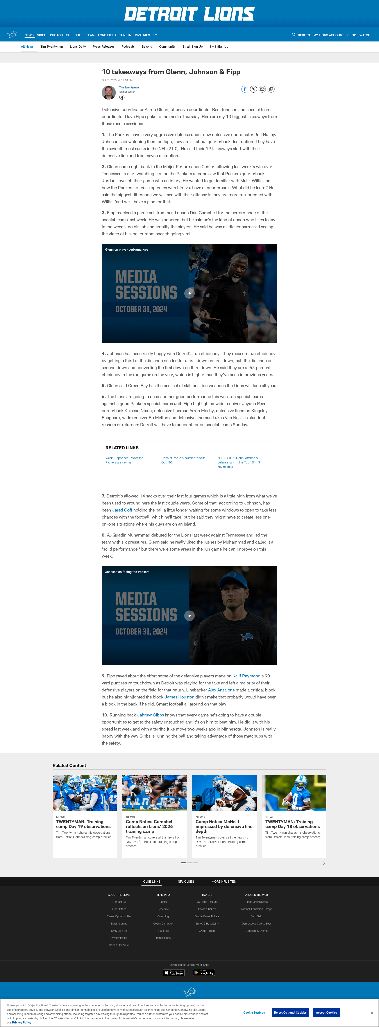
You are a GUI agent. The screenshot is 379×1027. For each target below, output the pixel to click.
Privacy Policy (119, 937)
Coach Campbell (163, 923)
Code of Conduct (119, 944)
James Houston (179, 696)
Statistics (163, 930)
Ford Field (256, 916)
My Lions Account (207, 901)
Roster (163, 901)
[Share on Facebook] (244, 91)
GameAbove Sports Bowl (257, 923)
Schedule (163, 908)
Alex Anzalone (221, 689)
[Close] (372, 1013)
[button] (189, 293)
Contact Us (119, 901)
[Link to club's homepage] (12, 34)
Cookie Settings (254, 1012)
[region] (189, 1013)
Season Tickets (207, 908)
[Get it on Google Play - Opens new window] (204, 974)
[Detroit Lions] (189, 992)
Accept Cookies (326, 1012)
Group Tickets (207, 930)
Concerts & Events (257, 930)
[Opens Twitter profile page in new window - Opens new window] (122, 97)
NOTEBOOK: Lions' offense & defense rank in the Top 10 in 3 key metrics (239, 462)
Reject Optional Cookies (290, 1012)
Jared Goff (122, 509)
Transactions (163, 937)
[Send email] (262, 91)
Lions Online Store (257, 901)
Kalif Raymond (246, 675)
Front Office (119, 908)
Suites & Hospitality (207, 923)
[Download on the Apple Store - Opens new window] (173, 973)
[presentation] (324, 863)
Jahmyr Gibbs (150, 714)
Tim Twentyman (129, 87)
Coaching (163, 916)
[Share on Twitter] (253, 91)
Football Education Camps (256, 908)
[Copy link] (271, 89)
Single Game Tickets (207, 916)
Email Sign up (119, 923)
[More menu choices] (155, 34)
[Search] (294, 35)
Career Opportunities (119, 916)
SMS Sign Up (119, 930)
